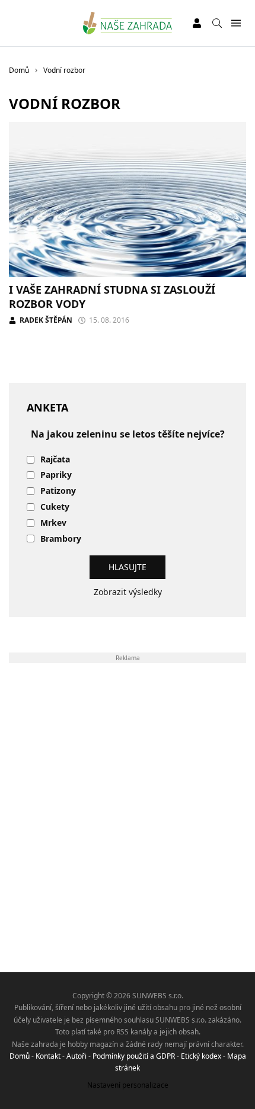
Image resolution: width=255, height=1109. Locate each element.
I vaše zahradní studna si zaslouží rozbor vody (112, 296)
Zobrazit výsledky (128, 591)
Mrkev (53, 523)
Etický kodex (201, 1056)
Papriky (56, 475)
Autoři (76, 1056)
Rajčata (55, 460)
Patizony (58, 491)
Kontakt (48, 1056)
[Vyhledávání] (217, 23)
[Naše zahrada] (128, 23)
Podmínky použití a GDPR (134, 1056)
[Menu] (235, 23)
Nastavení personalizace (127, 1085)
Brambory (60, 539)
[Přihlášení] (197, 23)
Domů (19, 1056)
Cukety (54, 507)
